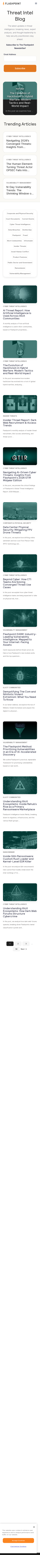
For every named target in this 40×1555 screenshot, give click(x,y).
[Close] (34, 1527)
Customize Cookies (18, 1546)
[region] (18, 1538)
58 (16, 949)
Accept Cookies (18, 1540)
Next (23, 949)
